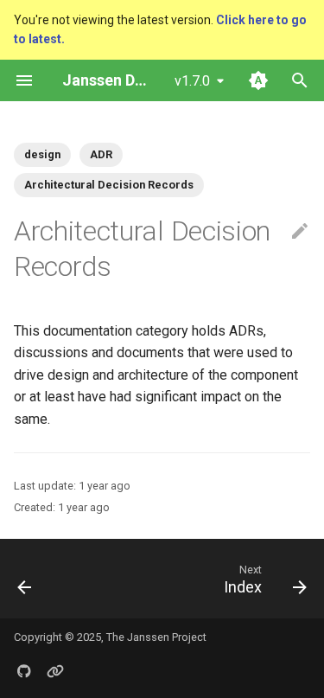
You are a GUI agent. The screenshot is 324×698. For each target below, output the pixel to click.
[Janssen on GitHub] (24, 670)
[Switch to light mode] (258, 80)
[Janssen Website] (55, 670)
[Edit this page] (299, 232)
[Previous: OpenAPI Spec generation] (25, 578)
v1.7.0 (192, 81)
